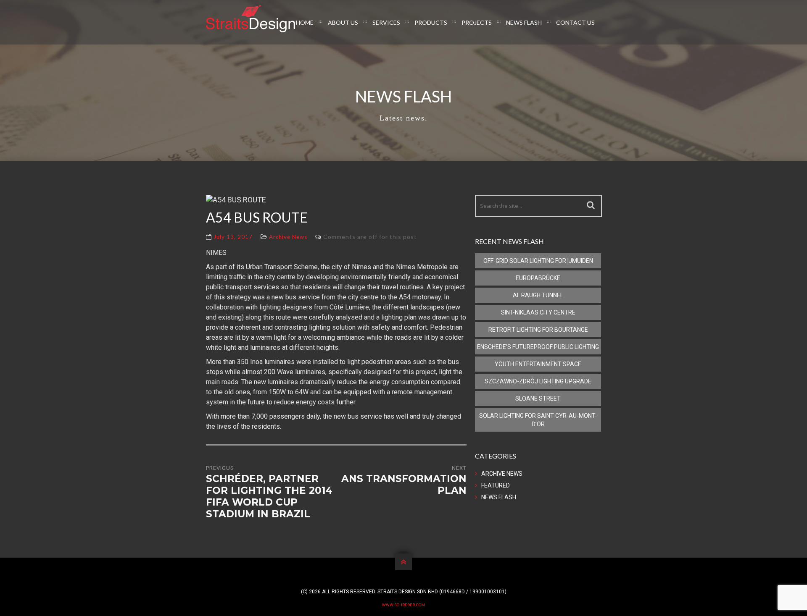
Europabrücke (538, 278)
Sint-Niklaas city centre (538, 312)
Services (386, 22)
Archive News (288, 236)
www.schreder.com (403, 605)
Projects (477, 22)
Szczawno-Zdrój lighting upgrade (538, 381)
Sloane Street (538, 398)
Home (305, 22)
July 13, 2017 (233, 236)
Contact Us (575, 22)
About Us (343, 22)
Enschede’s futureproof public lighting (538, 346)
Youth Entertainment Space (538, 364)
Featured (495, 485)
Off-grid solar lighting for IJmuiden (538, 260)
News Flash (524, 22)
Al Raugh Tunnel (538, 295)
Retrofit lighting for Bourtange (538, 329)
